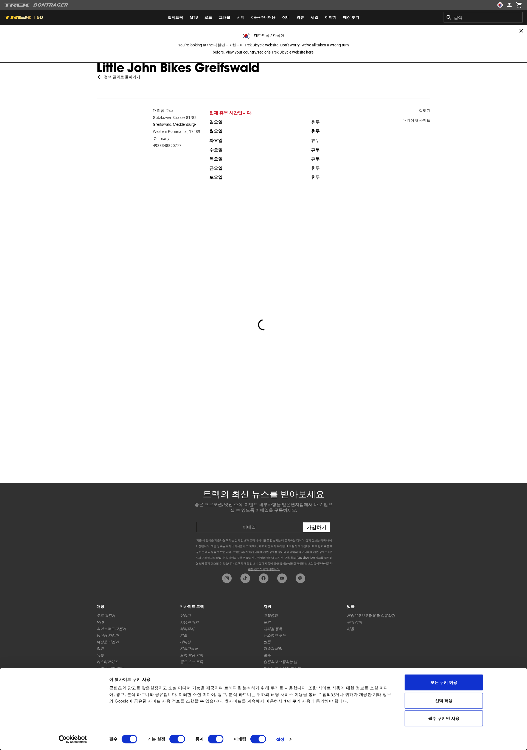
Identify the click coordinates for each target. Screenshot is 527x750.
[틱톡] (245, 578)
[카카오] (300, 578)
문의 (267, 622)
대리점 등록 (273, 629)
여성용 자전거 (108, 642)
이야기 (185, 616)
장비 (100, 649)
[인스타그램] (227, 578)
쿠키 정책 (354, 622)
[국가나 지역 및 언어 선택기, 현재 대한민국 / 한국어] (500, 5)
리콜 (350, 629)
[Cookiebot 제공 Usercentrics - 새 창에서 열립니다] (73, 739)
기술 (183, 635)
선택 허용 (444, 700)
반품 (267, 642)
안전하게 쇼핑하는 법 (280, 662)
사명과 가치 (189, 622)
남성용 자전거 (108, 635)
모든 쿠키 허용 (444, 682)
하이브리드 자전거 (111, 629)
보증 (267, 655)
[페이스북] (263, 578)
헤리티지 (187, 629)
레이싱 (185, 642)
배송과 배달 (273, 649)
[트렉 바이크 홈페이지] (17, 5)
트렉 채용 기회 (191, 655)
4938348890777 (167, 145)
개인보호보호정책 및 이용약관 (371, 616)
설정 (280, 739)
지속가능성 (189, 649)
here (309, 52)
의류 (100, 655)
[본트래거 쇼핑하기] (50, 5)
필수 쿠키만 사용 (443, 718)
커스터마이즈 (107, 662)
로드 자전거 (106, 616)
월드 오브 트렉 (191, 662)
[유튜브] (282, 578)
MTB (100, 622)
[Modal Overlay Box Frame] (263, 527)
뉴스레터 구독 (275, 635)
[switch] (177, 739)
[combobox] (483, 17)
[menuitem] (175, 17)
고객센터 (271, 616)
